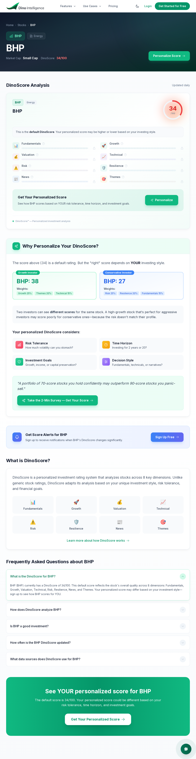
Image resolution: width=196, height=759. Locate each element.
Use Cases (90, 6)
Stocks (22, 25)
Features (66, 6)
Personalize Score (167, 56)
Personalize (164, 200)
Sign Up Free (164, 437)
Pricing (113, 6)
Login (148, 6)
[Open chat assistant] (186, 749)
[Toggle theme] (137, 6)
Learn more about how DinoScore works (96, 540)
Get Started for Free (172, 6)
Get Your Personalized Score (95, 719)
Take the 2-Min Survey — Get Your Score (58, 400)
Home (10, 25)
